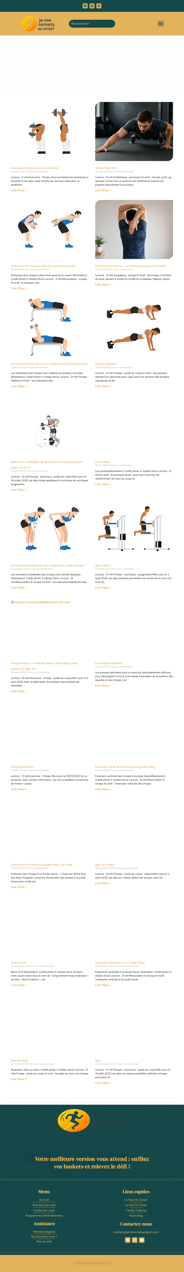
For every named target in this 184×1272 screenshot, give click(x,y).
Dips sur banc (19, 1060)
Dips (98, 1060)
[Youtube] (141, 1240)
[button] (161, 24)
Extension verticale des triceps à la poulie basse (125, 767)
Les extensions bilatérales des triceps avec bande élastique (48, 565)
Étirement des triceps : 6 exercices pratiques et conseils (130, 266)
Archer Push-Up (105, 168)
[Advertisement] (92, 62)
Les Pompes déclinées (109, 663)
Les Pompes (102, 462)
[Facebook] (85, 5)
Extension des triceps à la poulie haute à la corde (42, 864)
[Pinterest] (92, 5)
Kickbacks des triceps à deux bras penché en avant (43, 266)
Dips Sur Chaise (105, 864)
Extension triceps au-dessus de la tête (35, 168)
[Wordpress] (98, 5)
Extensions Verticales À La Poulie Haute (120, 963)
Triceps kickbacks (22, 767)
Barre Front (18, 963)
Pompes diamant (105, 364)
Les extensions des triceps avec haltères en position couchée (49, 364)
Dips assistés (103, 565)
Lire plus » (19, 190)
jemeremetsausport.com (92, 1264)
